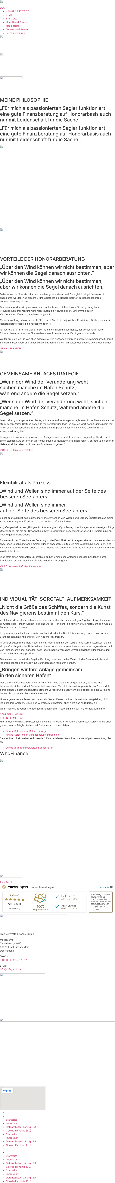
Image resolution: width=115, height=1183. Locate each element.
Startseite (11, 1119)
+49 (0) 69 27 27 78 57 (13, 959)
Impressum (12, 1123)
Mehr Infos (104, 886)
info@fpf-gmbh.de (10, 969)
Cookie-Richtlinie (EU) (18, 1130)
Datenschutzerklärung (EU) (21, 1126)
